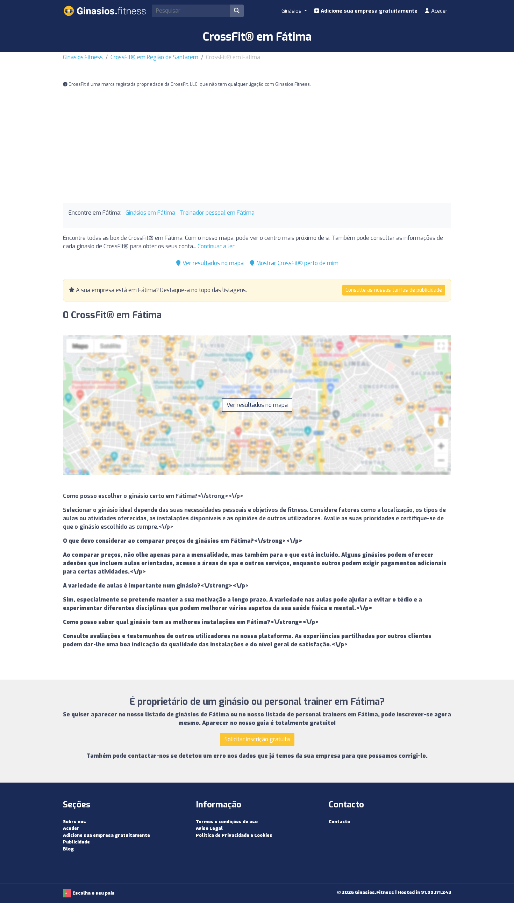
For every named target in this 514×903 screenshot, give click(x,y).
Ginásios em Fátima (150, 212)
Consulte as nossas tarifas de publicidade (393, 290)
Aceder (439, 10)
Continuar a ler (216, 246)
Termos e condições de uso (227, 822)
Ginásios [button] (292, 10)
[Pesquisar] (237, 11)
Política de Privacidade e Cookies (234, 835)
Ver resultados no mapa (212, 263)
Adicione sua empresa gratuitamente (368, 10)
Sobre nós (74, 822)
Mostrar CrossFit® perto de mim (296, 263)
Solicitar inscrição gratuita (257, 739)
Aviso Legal (209, 828)
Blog (68, 849)
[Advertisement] (257, 146)
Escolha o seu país (93, 893)
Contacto (339, 822)
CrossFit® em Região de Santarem (154, 57)
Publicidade (76, 842)
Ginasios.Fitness (83, 57)
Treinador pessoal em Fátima (217, 212)
